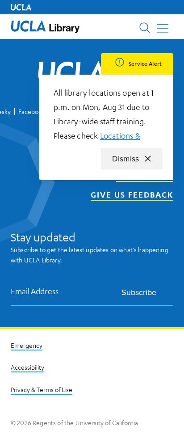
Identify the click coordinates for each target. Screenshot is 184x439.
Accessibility (27, 367)
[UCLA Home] (21, 7)
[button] (45, 26)
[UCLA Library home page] (45, 26)
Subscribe (138, 292)
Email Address (35, 291)
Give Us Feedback (132, 194)
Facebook (31, 111)
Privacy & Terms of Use (41, 389)
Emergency (26, 345)
